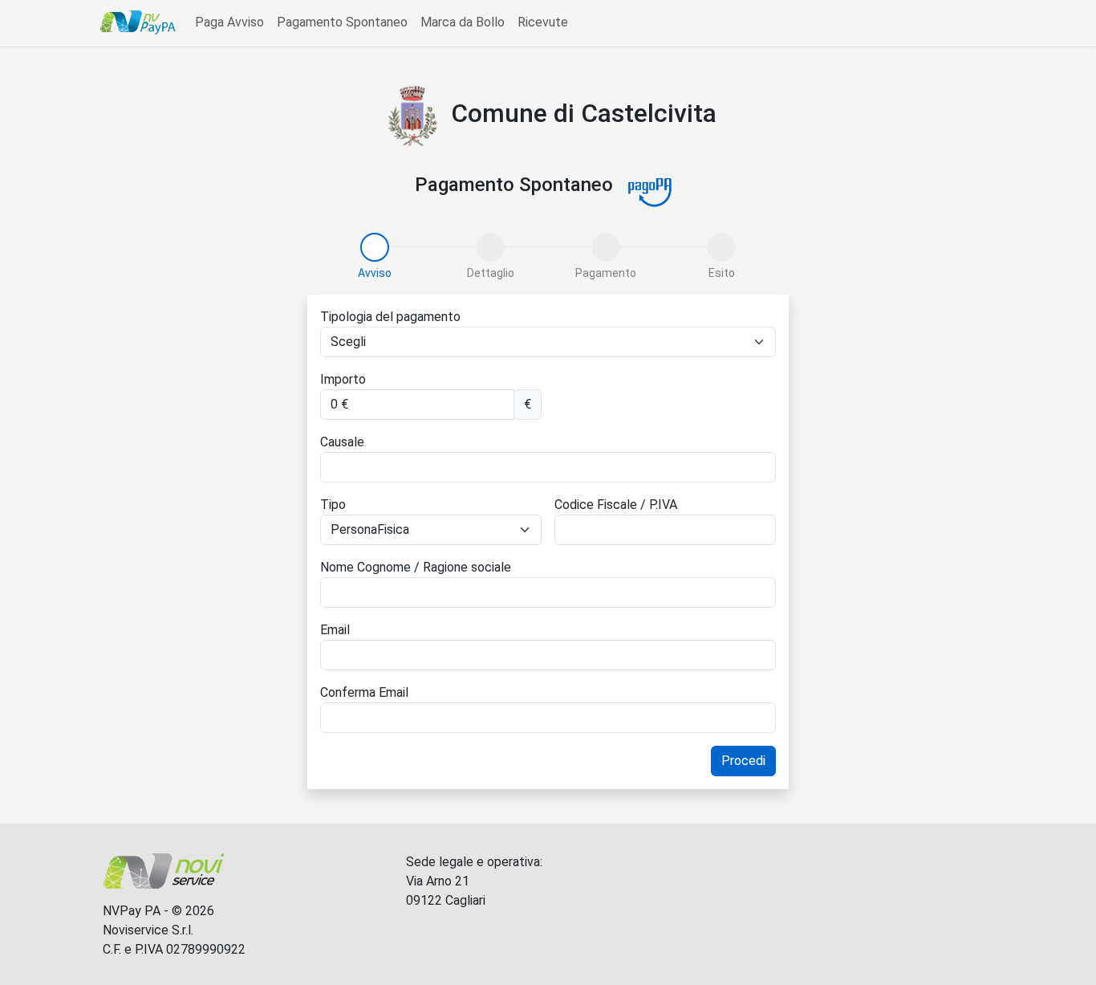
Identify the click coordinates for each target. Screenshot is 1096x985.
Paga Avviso (229, 22)
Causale (342, 442)
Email (335, 629)
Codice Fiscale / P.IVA (615, 504)
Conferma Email (364, 692)
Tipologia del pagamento (390, 316)
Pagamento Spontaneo (342, 22)
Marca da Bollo (462, 22)
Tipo (333, 504)
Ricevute (543, 22)
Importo (343, 379)
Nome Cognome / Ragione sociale (415, 567)
